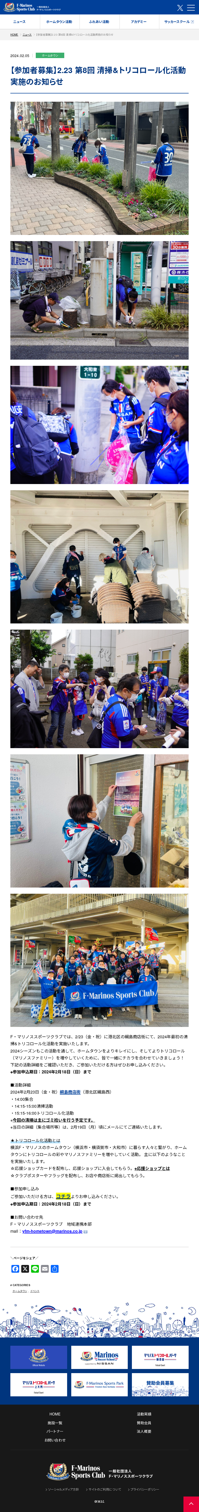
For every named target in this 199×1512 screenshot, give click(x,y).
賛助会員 (144, 1422)
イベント (35, 1291)
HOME (14, 34)
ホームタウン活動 (59, 21)
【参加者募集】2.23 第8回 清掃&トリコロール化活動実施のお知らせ (74, 34)
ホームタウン (19, 1291)
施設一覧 (55, 1422)
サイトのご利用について (105, 1489)
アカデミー (139, 21)
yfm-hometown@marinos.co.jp (52, 1231)
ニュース (19, 21)
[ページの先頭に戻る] (191, 1504)
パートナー (54, 1431)
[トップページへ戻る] (99, 1476)
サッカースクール (177, 21)
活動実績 (144, 1413)
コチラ (63, 1196)
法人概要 (144, 1431)
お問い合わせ (55, 1440)
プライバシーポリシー (145, 1489)
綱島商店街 (70, 1092)
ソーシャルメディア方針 (63, 1489)
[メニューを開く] (191, 8)
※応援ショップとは (152, 1168)
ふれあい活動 (99, 21)
